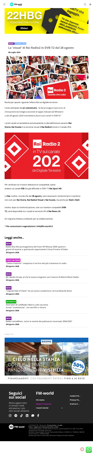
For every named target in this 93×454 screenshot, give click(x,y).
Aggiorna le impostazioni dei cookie (46, 427)
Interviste (11, 302)
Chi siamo (40, 400)
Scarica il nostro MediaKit (77, 404)
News (11, 43)
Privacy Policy (76, 400)
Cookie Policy (75, 396)
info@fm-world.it (44, 226)
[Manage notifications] (82, 449)
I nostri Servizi (42, 408)
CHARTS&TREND (13, 260)
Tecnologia (20, 43)
